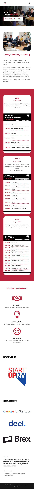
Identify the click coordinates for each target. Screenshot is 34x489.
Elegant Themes (16, 485)
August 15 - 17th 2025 (13, 19)
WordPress (17, 487)
